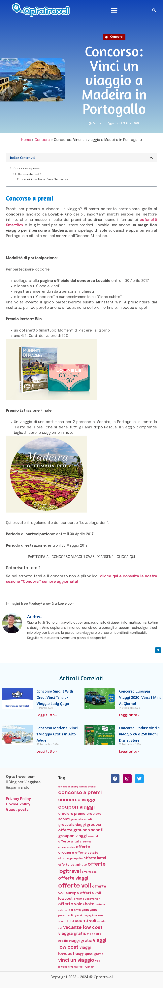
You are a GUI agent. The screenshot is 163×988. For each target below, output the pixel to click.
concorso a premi (80, 792)
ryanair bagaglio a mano (89, 915)
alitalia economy (68, 787)
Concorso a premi (27, 168)
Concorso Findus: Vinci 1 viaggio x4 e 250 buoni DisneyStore (139, 734)
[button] (114, 10)
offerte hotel (94, 858)
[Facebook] (115, 778)
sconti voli (85, 921)
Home (26, 140)
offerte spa (89, 872)
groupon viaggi (72, 836)
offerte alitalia (70, 841)
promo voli (65, 915)
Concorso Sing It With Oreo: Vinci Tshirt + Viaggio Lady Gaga (55, 697)
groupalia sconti (81, 819)
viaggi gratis (80, 941)
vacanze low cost (83, 927)
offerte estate (86, 852)
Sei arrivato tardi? (29, 174)
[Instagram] (127, 778)
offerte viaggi (73, 878)
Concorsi (116, 36)
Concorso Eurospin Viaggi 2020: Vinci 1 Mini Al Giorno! (140, 697)
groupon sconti (88, 830)
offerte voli (74, 886)
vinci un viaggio (76, 960)
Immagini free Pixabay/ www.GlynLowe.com (45, 179)
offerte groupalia (70, 858)
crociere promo (71, 814)
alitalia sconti (87, 787)
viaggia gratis (72, 934)
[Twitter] (139, 778)
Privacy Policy (18, 799)
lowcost (93, 836)
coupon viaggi (76, 807)
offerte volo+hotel (76, 904)
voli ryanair (87, 967)
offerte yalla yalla (82, 910)
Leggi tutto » (47, 715)
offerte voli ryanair (87, 899)
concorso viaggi (76, 800)
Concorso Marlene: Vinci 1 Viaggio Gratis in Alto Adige (57, 734)
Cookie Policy (18, 804)
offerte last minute (72, 864)
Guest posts (17, 810)
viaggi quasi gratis (89, 954)
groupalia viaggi (72, 825)
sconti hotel (66, 921)
